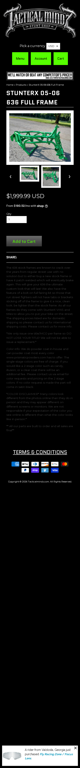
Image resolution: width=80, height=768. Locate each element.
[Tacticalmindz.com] (40, 35)
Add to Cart (24, 241)
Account (41, 58)
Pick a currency (32, 46)
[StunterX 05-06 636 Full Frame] (29, 173)
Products (21, 84)
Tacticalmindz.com (38, 481)
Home (9, 84)
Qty (8, 213)
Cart (60, 58)
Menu (20, 58)
